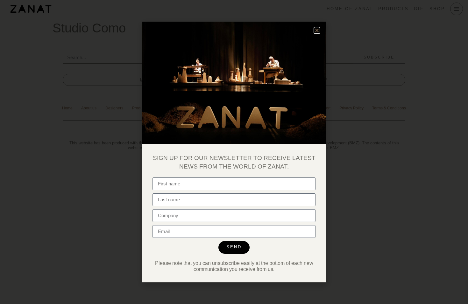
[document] (234, 152)
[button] (317, 30)
